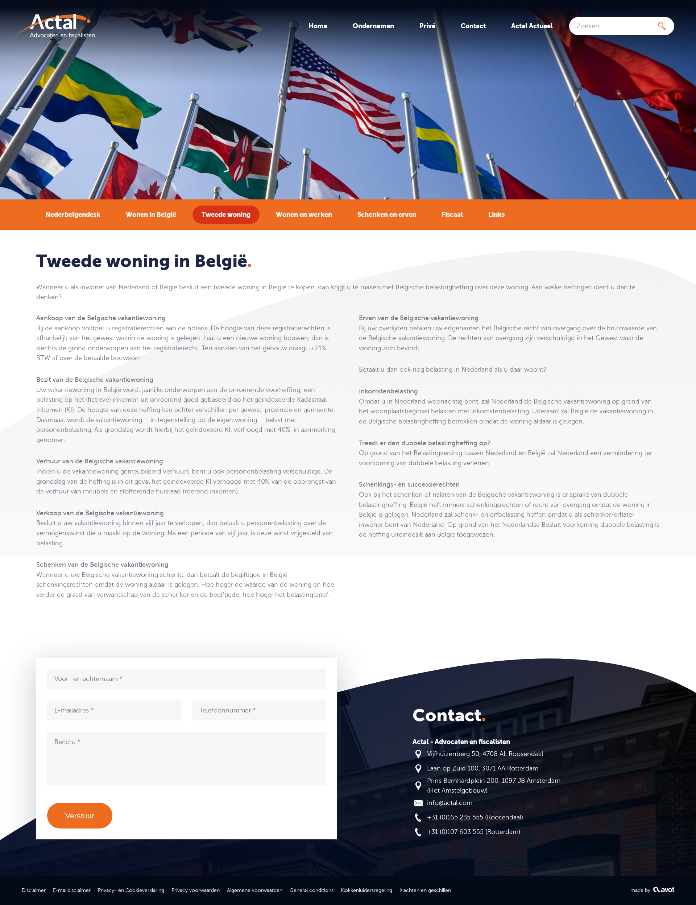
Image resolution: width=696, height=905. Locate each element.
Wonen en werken (304, 214)
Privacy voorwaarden (195, 890)
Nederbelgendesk (72, 214)
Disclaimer (34, 890)
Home (317, 26)
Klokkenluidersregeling (366, 890)
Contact (473, 26)
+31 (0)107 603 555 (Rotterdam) (473, 831)
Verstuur (79, 815)
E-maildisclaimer (72, 890)
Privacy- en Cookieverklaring (131, 890)
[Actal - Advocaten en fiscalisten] (54, 26)
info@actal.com (449, 802)
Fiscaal (452, 214)
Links (496, 214)
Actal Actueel (532, 26)
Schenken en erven (386, 214)
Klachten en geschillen (425, 890)
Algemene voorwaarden (254, 890)
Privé (427, 26)
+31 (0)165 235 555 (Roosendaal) (475, 817)
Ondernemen (373, 26)
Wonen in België (151, 214)
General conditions (312, 890)
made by (641, 890)
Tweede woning (226, 214)
